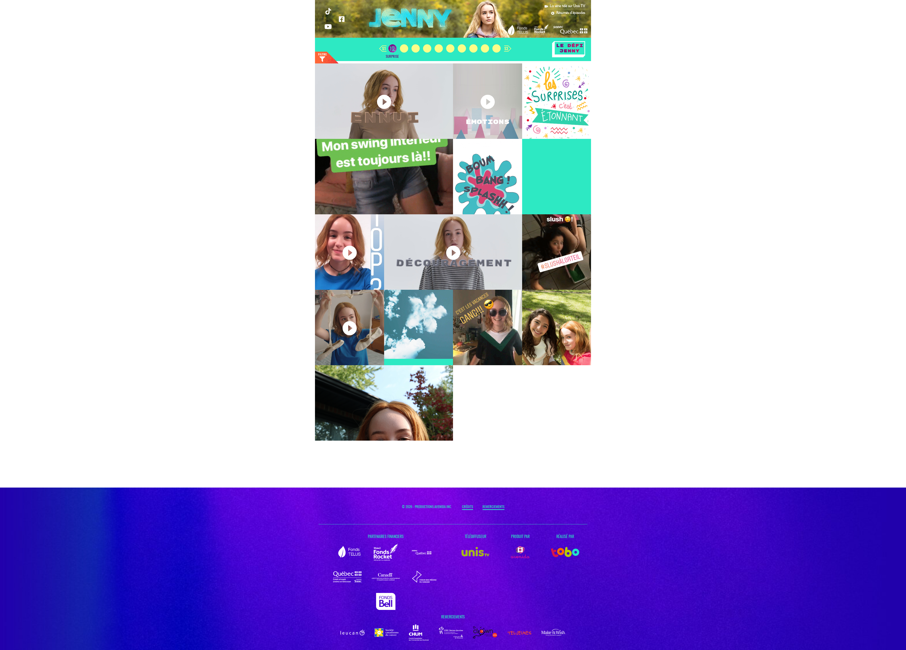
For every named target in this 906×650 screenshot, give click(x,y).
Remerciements (493, 506)
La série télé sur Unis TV (567, 6)
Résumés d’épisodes (570, 13)
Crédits (467, 506)
